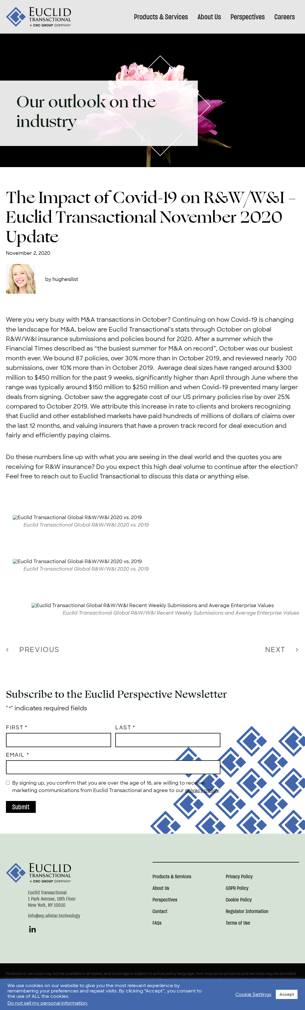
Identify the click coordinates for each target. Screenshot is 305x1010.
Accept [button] (286, 994)
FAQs (156, 923)
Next (275, 649)
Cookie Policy (239, 900)
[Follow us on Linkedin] (32, 932)
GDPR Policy (237, 888)
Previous (39, 649)
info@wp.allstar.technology (54, 916)
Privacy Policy (239, 877)
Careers (284, 16)
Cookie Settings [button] (253, 994)
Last (123, 727)
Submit (20, 807)
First (15, 727)
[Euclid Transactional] (38, 17)
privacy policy (202, 790)
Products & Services (161, 16)
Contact (159, 912)
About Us (209, 16)
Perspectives (248, 16)
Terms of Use (238, 923)
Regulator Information (247, 912)
